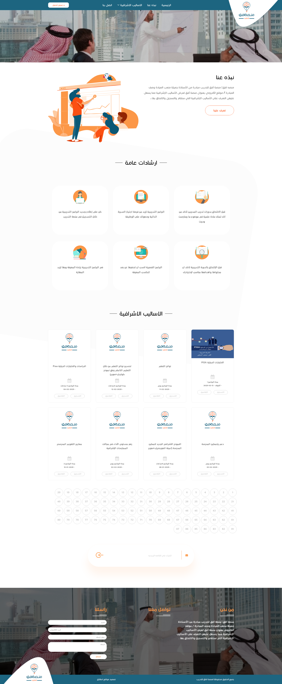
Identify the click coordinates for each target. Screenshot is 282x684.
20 (58, 492)
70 (150, 519)
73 (122, 519)
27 (177, 501)
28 (168, 501)
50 (150, 510)
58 (77, 510)
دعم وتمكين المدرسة (213, 444)
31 (141, 501)
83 (214, 529)
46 (186, 510)
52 (132, 510)
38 (77, 501)
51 (141, 510)
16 (95, 492)
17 (86, 492)
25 (196, 501)
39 (68, 501)
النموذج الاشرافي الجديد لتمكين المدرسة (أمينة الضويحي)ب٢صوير (164, 446)
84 (205, 529)
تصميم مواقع (109, 679)
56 (95, 510)
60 (58, 510)
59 (68, 510)
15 (104, 492)
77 (86, 519)
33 (122, 501)
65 (196, 519)
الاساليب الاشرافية (131, 5)
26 (186, 501)
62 (223, 519)
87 (177, 529)
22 (223, 501)
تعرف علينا (219, 110)
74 (113, 519)
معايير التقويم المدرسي (69, 444)
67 (177, 519)
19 (68, 492)
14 (113, 492)
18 (77, 492)
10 (150, 492)
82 (223, 529)
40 (58, 501)
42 (223, 510)
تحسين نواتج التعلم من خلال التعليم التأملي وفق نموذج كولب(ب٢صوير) (117, 370)
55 (104, 510)
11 (141, 492)
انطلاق (100, 679)
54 (113, 510)
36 (95, 501)
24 (205, 501)
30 (150, 501)
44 (205, 510)
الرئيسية (166, 5)
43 (214, 510)
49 (159, 510)
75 (104, 519)
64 (205, 519)
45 (196, 510)
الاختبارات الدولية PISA (212, 363)
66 (186, 519)
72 (132, 519)
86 (186, 529)
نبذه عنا (151, 5)
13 (123, 492)
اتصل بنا (107, 5)
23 (214, 501)
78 (77, 519)
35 (104, 501)
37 (86, 501)
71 (141, 519)
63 (214, 519)
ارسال (98, 657)
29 (159, 501)
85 (196, 529)
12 (132, 492)
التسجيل (220, 392)
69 (159, 519)
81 (232, 529)
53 (122, 510)
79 (68, 519)
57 (86, 510)
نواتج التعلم (165, 366)
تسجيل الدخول (57, 5)
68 (168, 519)
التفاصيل (204, 392)
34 (113, 501)
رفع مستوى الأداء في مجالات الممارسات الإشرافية (117, 446)
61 (232, 519)
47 (177, 510)
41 (232, 510)
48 (168, 510)
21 (232, 501)
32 (132, 501)
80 (58, 519)
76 (95, 519)
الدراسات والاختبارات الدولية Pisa (69, 366)
